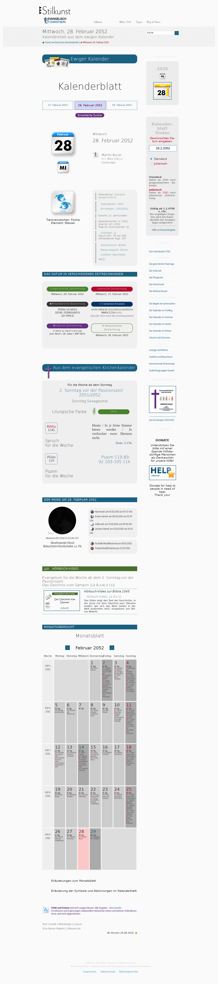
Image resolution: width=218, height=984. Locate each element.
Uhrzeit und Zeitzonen (159, 337)
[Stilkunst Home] (54, 24)
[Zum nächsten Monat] (112, 649)
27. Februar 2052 (58, 105)
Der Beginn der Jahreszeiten (162, 303)
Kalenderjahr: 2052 (112, 204)
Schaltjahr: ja (108, 232)
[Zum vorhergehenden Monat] (67, 649)
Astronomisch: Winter (113, 245)
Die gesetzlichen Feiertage (161, 263)
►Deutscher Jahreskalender (65, 42)
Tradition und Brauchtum (160, 356)
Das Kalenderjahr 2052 (159, 251)
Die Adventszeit (156, 284)
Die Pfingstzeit (156, 277)
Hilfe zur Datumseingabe (163, 229)
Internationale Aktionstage (162, 363)
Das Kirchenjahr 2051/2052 (161, 420)
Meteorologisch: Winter (114, 249)
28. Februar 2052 (90, 105)
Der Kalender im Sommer (161, 317)
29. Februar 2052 (122, 105)
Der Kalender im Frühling (160, 310)
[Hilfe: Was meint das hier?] (131, 343)
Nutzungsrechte (128, 971)
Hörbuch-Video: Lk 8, (103, 596)
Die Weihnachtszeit (158, 291)
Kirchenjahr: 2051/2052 (114, 208)
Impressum (89, 971)
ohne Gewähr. (115, 907)
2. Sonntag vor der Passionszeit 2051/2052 (91, 392)
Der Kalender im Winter (160, 330)
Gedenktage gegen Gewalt (161, 370)
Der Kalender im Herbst (160, 323)
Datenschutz (108, 971)
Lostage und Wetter (158, 350)
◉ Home (46, 42)
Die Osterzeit (155, 270)
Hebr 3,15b (124, 443)
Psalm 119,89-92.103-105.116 (114, 459)
